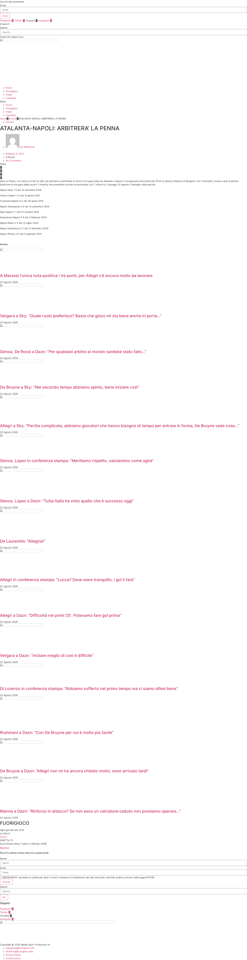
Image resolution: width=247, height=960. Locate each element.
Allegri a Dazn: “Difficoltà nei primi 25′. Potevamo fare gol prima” (60, 615)
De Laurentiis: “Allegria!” (22, 541)
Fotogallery (12, 91)
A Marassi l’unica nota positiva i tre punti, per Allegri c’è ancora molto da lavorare (76, 275)
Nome (3, 858)
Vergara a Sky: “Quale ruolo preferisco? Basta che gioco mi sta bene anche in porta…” (81, 315)
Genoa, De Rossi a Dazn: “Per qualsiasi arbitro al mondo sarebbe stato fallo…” (73, 351)
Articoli (13, 118)
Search (3, 28)
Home (9, 87)
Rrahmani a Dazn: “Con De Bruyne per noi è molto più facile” (56, 732)
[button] (123, 24)
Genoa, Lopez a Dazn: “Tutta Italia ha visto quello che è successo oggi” (67, 500)
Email (3, 5)
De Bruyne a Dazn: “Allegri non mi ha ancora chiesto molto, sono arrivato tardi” (74, 770)
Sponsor (4, 847)
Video (9, 94)
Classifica (11, 98)
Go (4, 897)
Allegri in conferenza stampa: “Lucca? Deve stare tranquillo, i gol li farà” (67, 579)
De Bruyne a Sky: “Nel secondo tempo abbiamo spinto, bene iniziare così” (69, 387)
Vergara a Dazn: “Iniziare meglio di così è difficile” (46, 655)
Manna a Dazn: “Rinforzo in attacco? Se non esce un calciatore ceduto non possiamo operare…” (90, 811)
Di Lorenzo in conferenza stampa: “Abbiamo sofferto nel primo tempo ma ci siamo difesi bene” (89, 688)
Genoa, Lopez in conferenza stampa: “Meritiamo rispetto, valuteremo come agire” (77, 460)
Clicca (3, 836)
